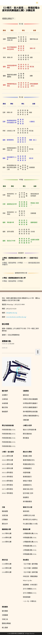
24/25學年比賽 (6, 542)
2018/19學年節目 (7, 485)
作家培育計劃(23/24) (8, 438)
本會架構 (5, 403)
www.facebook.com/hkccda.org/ (16, 317)
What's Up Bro (27, 580)
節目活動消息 (27, 434)
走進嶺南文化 (27, 485)
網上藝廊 (5, 627)
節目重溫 (26, 438)
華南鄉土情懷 (27, 456)
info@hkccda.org (11, 313)
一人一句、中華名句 (29, 601)
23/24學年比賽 (6, 572)
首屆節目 (26, 497)
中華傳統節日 (27, 468)
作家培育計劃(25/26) (8, 429)
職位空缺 (5, 407)
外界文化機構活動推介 (30, 407)
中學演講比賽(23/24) (29, 554)
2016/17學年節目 (7, 493)
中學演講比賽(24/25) (29, 546)
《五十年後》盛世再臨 (30, 564)
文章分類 (5, 515)
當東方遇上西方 (28, 489)
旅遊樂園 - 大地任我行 (30, 584)
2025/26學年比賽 (7, 456)
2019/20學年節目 (7, 481)
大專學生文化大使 (29, 515)
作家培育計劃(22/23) (8, 442)
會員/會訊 (26, 511)
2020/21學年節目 (7, 476)
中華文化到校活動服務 (30, 399)
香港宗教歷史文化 (29, 460)
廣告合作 (5, 524)
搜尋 (37, 352)
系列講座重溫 (27, 501)
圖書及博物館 (6, 623)
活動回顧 (26, 420)
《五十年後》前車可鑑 (30, 572)
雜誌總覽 (5, 511)
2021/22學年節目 (7, 472)
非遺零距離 (26, 472)
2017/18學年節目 (7, 489)
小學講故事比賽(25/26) (30, 533)
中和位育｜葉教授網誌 (30, 576)
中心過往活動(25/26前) (30, 524)
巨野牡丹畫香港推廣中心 (31, 416)
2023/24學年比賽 (7, 464)
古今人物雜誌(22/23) (29, 589)
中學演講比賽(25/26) (29, 537)
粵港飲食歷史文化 (29, 464)
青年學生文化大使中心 (30, 519)
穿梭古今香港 (27, 481)
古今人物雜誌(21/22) (29, 593)
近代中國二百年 (28, 493)
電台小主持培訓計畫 (29, 429)
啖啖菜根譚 (26, 597)
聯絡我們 (5, 411)
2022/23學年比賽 (7, 468)
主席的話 (5, 399)
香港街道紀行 (27, 476)
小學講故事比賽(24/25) (30, 542)
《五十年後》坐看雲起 (30, 568)
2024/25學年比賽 (7, 460)
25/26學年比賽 (6, 537)
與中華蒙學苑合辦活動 (30, 411)
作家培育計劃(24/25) (8, 434)
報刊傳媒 (5, 611)
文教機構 (5, 615)
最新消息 (26, 395)
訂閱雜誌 (5, 519)
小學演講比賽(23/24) (29, 550)
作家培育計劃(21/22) (8, 446)
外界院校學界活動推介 (30, 403)
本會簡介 (5, 395)
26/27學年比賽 (6, 533)
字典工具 (5, 619)
